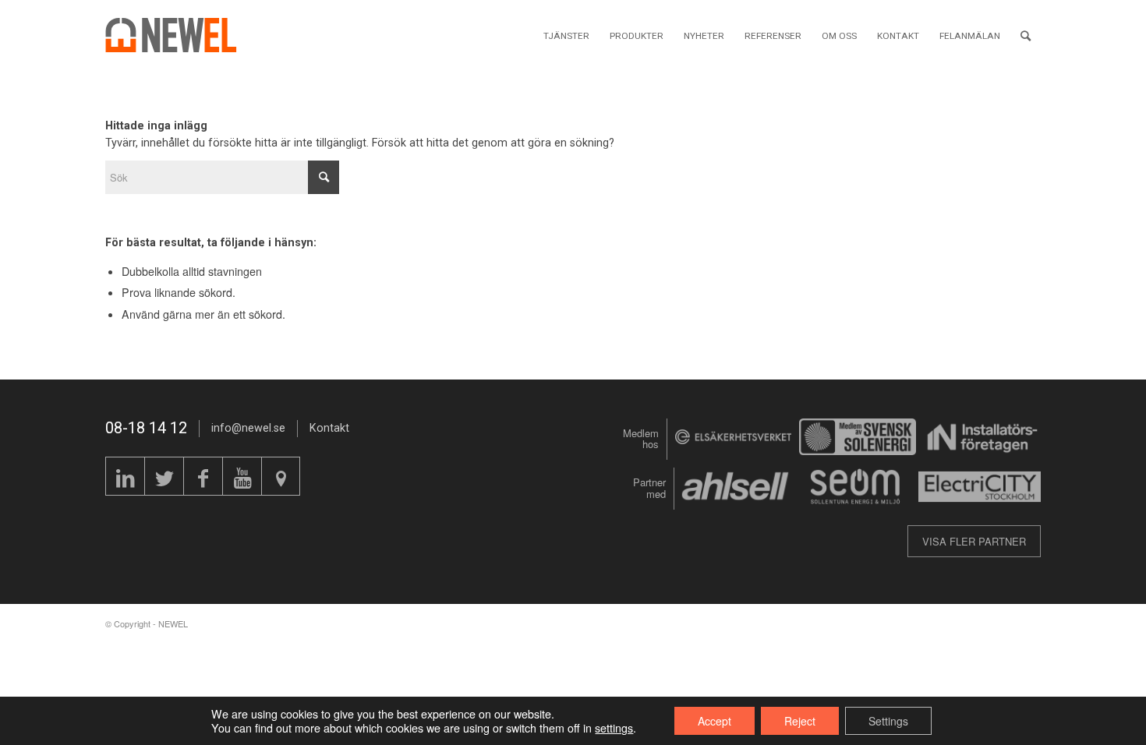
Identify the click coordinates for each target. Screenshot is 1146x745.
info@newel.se (248, 428)
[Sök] (1025, 35)
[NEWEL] (180, 35)
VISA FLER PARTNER (974, 541)
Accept (714, 721)
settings (614, 728)
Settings (888, 721)
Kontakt (329, 428)
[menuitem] (566, 35)
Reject (799, 721)
